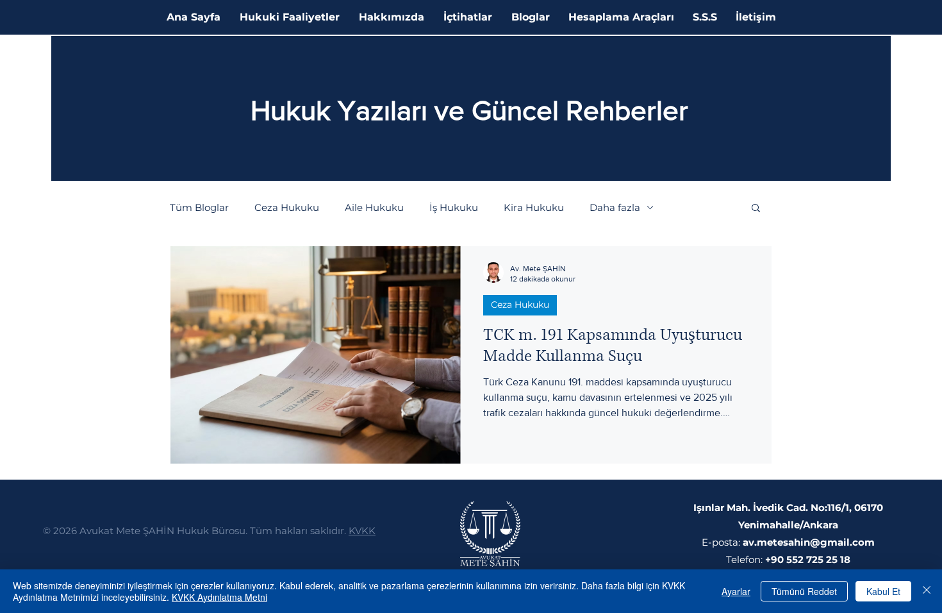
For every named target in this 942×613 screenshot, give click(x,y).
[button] (756, 208)
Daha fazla (615, 207)
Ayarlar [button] (736, 591)
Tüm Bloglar (199, 207)
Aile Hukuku (374, 207)
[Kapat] (926, 591)
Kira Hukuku (534, 207)
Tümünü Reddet (804, 591)
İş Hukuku (453, 207)
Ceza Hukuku (286, 207)
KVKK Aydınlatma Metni (219, 597)
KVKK (362, 531)
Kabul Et (883, 591)
